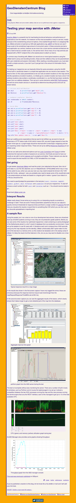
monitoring (66, 480)
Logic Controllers (45, 152)
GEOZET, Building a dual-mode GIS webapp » (19, 490)
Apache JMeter (12, 37)
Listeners (27, 156)
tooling (52, 480)
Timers (56, 152)
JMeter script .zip (19, 192)
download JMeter (22, 166)
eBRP (50, 44)
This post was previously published (18, 476)
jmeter (47, 480)
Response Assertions (58, 146)
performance (58, 480)
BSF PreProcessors (61, 80)
